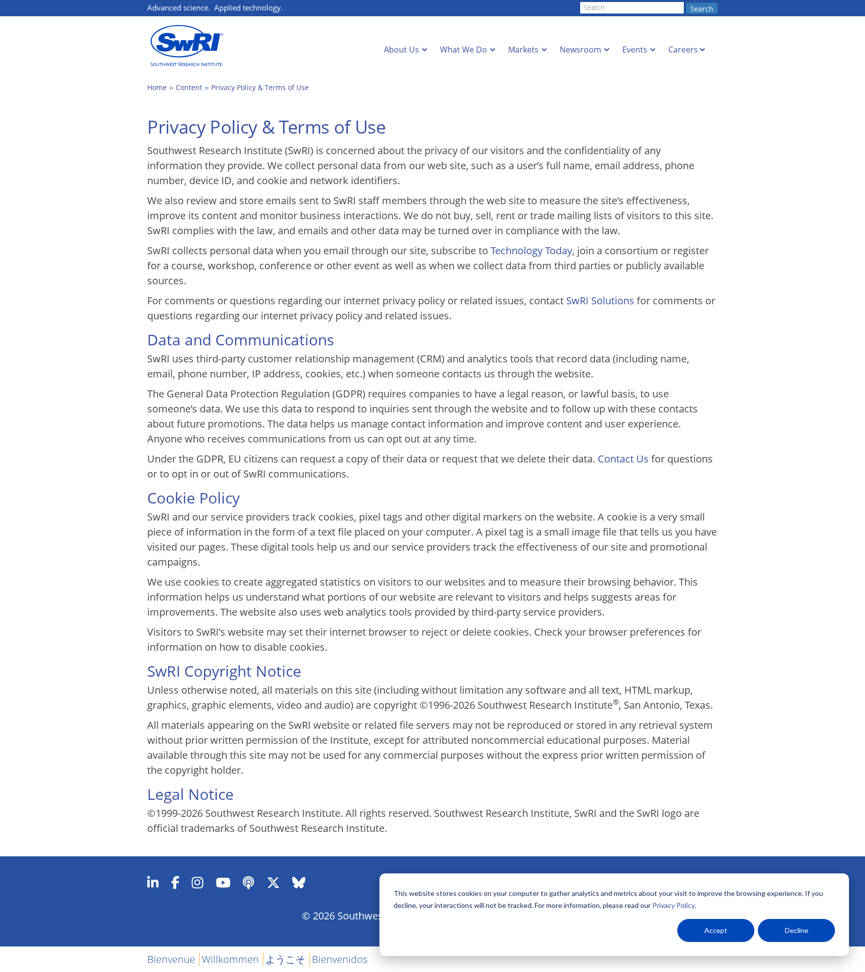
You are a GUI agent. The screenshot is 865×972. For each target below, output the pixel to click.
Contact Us (623, 458)
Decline (796, 930)
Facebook (175, 882)
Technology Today (531, 250)
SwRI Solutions (600, 300)
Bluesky (298, 882)
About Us (401, 49)
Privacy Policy (673, 905)
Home (157, 87)
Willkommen (230, 959)
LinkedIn (153, 882)
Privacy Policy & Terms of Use (260, 87)
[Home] (189, 46)
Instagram (197, 882)
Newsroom (580, 49)
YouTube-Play (223, 882)
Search (701, 9)
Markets (523, 49)
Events (634, 49)
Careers (683, 49)
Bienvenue (171, 959)
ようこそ (285, 959)
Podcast (248, 882)
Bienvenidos (339, 959)
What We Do (463, 49)
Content (189, 87)
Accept (715, 930)
